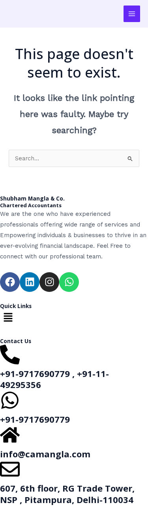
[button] (74, 318)
